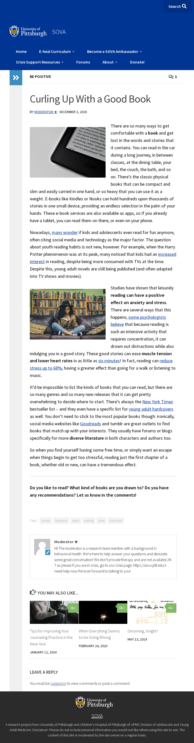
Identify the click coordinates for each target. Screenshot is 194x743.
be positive (61, 520)
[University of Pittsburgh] (28, 35)
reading (88, 520)
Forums (83, 62)
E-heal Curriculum (55, 51)
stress (101, 520)
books (75, 520)
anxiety (45, 520)
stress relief (115, 520)
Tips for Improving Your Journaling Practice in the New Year (51, 637)
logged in (58, 683)
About (108, 62)
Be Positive (40, 76)
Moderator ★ (45, 112)
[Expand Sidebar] (16, 77)
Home (21, 51)
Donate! (137, 62)
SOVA (59, 32)
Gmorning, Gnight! (143, 631)
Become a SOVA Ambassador (112, 51)
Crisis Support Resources (38, 62)
